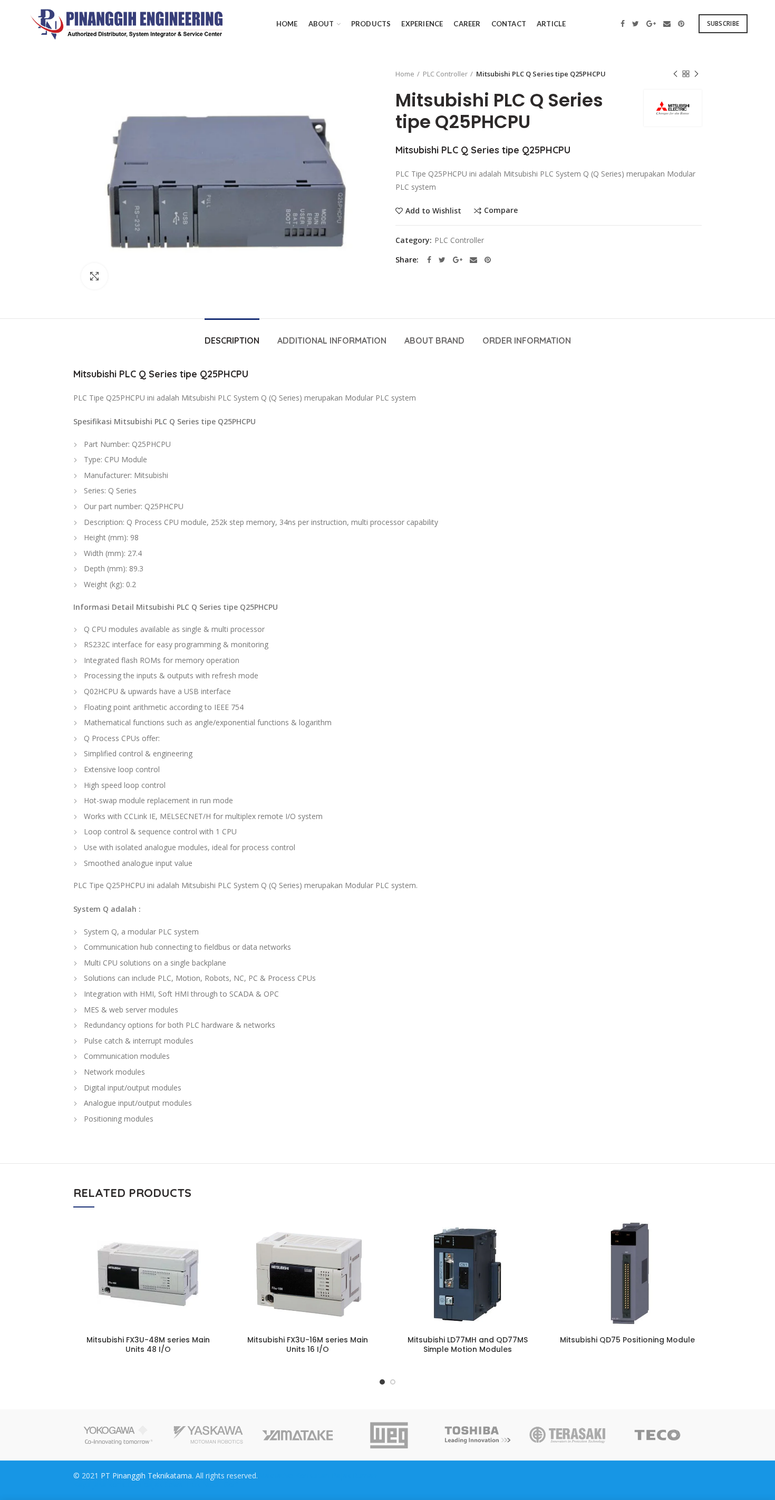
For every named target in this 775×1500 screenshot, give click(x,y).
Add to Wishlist (433, 211)
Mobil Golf (220, 1484)
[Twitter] (635, 24)
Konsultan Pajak (323, 1475)
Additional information (331, 340)
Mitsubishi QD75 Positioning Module (627, 1340)
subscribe (723, 23)
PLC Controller (445, 74)
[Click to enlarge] (94, 276)
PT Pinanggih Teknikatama (146, 1475)
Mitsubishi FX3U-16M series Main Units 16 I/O (307, 1344)
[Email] (667, 24)
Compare (501, 211)
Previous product (675, 74)
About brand (434, 340)
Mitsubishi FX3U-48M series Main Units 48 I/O (148, 1344)
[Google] (651, 24)
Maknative (275, 1475)
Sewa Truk (182, 1484)
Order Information (526, 340)
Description (232, 340)
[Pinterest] (681, 24)
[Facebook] (622, 24)
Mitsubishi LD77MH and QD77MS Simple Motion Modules (468, 1344)
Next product (696, 74)
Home (404, 74)
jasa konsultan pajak (127, 1484)
